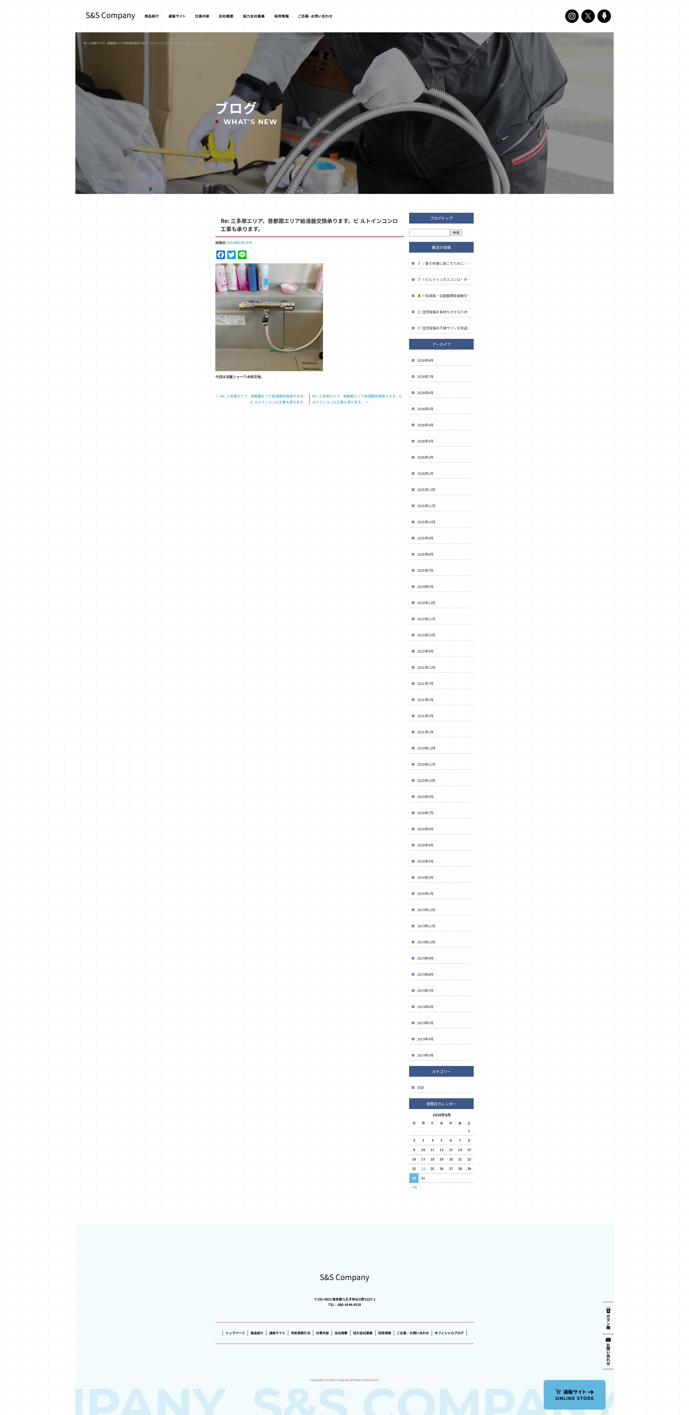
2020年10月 (426, 780)
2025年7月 (425, 570)
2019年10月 (426, 942)
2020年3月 (425, 861)
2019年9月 (425, 958)
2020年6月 (425, 828)
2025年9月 (425, 538)
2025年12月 (426, 489)
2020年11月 (426, 764)
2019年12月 (426, 909)
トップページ (235, 1332)
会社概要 (227, 16)
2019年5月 (425, 1022)
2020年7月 (425, 812)
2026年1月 (425, 473)
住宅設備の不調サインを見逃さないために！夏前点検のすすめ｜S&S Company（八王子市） (447, 327)
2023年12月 (426, 602)
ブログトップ (441, 218)
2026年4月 (425, 424)
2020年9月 (425, 796)
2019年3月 (425, 1055)
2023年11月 (426, 618)
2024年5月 (425, 586)
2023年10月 (426, 634)
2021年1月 (425, 731)
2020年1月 (425, 893)
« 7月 (413, 1187)
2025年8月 (425, 554)
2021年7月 (425, 683)
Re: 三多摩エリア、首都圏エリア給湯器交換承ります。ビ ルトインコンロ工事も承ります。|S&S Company (149, 43)
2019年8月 (425, 974)
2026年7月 (425, 376)
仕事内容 (201, 16)
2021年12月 (426, 667)
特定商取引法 (300, 1332)
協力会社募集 (254, 16)
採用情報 (281, 16)
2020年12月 (426, 748)
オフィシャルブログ (449, 1332)
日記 (420, 1087)
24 (423, 1168)
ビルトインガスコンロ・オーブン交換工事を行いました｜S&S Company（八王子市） (449, 279)
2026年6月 (425, 392)
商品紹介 (152, 16)
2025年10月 (426, 521)
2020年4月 (425, 845)
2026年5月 (425, 408)
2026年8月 (425, 360)
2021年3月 (425, 715)
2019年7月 (425, 990)
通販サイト (176, 16)
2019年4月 (425, 1038)
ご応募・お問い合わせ (314, 16)
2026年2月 (425, 457)
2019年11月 (426, 925)
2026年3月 (425, 441)
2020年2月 (425, 877)
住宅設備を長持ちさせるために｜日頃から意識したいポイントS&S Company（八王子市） (447, 311)
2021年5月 (425, 699)
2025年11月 (426, 505)
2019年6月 (425, 1006)
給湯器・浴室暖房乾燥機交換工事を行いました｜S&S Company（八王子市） (449, 295)
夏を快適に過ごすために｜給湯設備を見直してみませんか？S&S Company (449, 263)
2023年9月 (425, 651)
